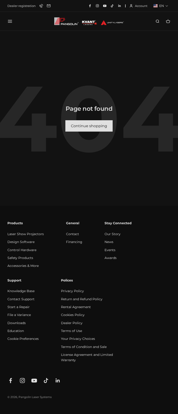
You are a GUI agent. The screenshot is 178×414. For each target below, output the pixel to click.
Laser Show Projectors (25, 234)
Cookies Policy (73, 315)
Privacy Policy (72, 291)
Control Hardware (21, 250)
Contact (72, 234)
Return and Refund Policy (81, 299)
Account (138, 6)
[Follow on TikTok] (46, 380)
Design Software (21, 242)
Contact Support (21, 299)
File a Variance (19, 315)
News (109, 242)
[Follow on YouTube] (34, 380)
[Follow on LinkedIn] (58, 380)
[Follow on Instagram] (22, 380)
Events (110, 250)
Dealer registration (21, 6)
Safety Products (20, 258)
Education (15, 331)
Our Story (113, 234)
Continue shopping (89, 126)
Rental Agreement (76, 307)
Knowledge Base (21, 291)
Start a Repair (18, 307)
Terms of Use (71, 331)
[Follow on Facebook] (10, 380)
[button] (161, 6)
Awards (111, 258)
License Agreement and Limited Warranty (87, 357)
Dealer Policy (72, 323)
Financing (74, 242)
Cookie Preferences (23, 339)
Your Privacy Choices (78, 339)
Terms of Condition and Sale (84, 347)
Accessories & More (23, 266)
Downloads (16, 323)
